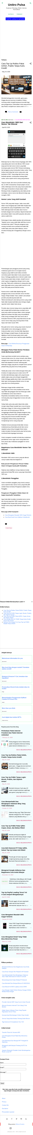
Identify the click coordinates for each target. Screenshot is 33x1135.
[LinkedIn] (26, 1119)
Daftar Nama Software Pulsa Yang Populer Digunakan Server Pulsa (14, 1011)
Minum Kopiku (20, 1124)
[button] (30, 64)
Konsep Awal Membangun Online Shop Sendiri (15, 1015)
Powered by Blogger (18, 1128)
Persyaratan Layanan (8, 1112)
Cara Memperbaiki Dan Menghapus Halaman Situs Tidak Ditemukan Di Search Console (15, 975)
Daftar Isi (11, 14)
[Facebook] (12, 1119)
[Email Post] (21, 112)
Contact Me (5, 1105)
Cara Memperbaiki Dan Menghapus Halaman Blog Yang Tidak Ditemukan (13, 804)
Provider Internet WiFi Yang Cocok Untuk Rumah (16, 1002)
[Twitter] (16, 1119)
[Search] (30, 3)
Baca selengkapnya (24, 749)
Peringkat (19, 14)
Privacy (4, 1101)
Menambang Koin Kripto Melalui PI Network (14, 980)
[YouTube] (7, 1119)
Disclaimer (5, 1108)
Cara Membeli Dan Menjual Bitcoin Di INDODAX (16, 983)
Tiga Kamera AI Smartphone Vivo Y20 (13, 1022)
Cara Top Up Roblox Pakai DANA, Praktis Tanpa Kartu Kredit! (13, 66)
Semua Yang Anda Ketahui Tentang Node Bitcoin (16, 1018)
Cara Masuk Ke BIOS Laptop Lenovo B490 (14, 986)
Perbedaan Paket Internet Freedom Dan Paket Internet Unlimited (11, 733)
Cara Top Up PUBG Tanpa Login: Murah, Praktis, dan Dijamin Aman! (13, 779)
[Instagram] (21, 1119)
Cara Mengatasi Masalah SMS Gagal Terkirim (18, 515)
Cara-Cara (9, 528)
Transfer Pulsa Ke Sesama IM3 (11, 1032)
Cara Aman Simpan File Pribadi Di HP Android (15, 971)
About (3, 1098)
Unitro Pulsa (16, 4)
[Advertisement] (16, 38)
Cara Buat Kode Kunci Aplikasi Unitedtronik (17, 517)
